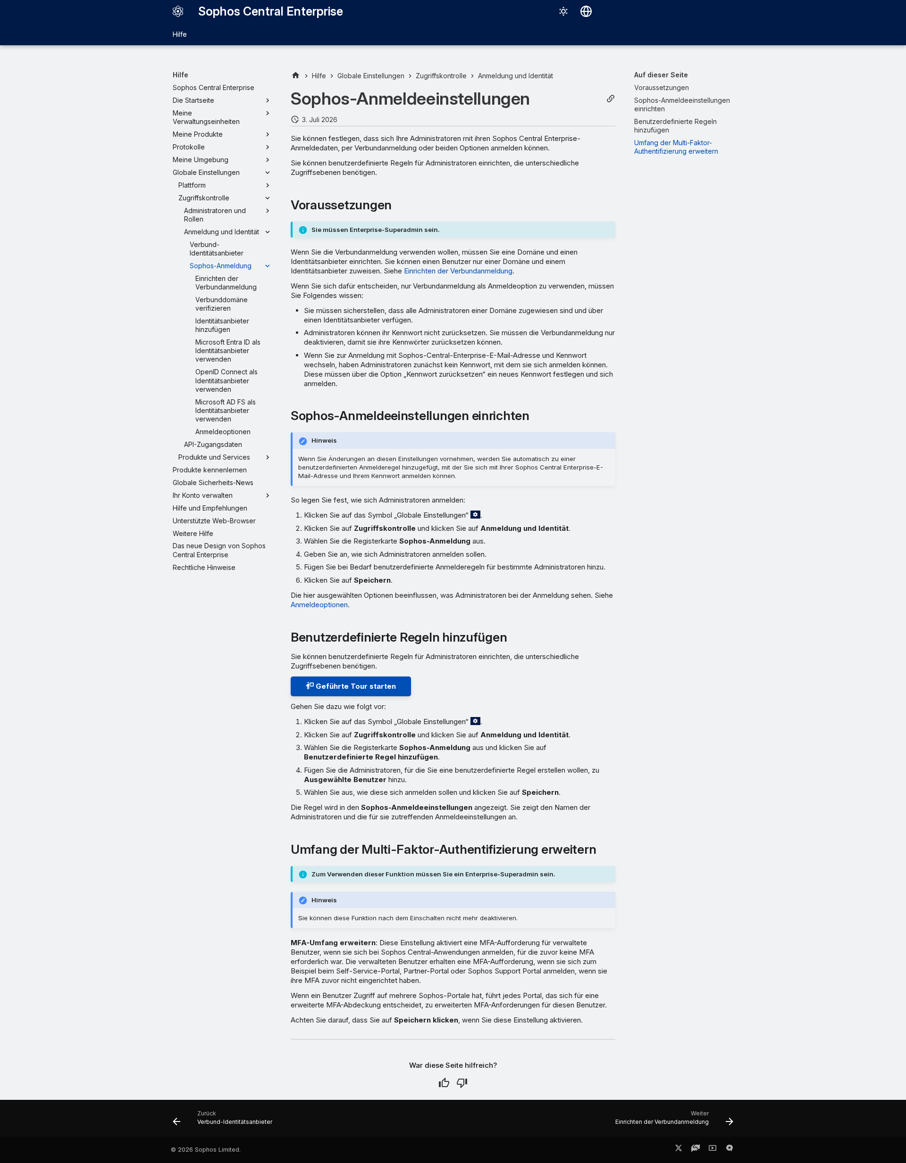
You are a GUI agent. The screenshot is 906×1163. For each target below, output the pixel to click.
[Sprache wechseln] (586, 11)
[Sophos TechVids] (712, 1149)
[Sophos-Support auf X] (678, 1149)
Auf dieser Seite (661, 75)
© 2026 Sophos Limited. (206, 1149)
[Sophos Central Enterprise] (178, 11)
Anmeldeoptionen (319, 604)
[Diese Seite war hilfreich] (444, 1083)
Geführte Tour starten (355, 686)
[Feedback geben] (729, 1149)
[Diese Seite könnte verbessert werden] (462, 1083)
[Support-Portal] (695, 1149)
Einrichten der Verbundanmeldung (458, 270)
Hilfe (180, 34)
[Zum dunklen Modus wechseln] (563, 11)
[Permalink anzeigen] (610, 99)
